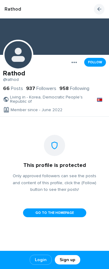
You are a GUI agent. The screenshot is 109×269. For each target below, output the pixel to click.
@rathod (11, 80)
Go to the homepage (54, 213)
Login (41, 260)
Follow (95, 62)
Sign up (67, 260)
